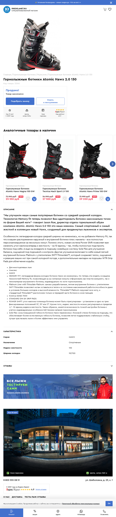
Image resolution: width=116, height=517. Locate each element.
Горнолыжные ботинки (24, 75)
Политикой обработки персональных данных (80, 504)
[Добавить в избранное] (28, 198)
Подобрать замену (20, 101)
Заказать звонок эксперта (18, 392)
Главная (7, 75)
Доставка (17, 497)
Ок (109, 504)
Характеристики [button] (12, 331)
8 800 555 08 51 (11, 480)
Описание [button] (8, 209)
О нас (6, 497)
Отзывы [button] (7, 366)
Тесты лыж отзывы (35, 497)
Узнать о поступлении (50, 101)
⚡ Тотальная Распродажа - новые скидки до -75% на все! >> (58, 2)
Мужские (42, 75)
